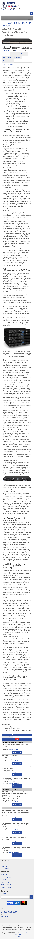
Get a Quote (17, 752)
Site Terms (29, 933)
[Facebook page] (14, 921)
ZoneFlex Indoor (5, 882)
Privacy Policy (18, 934)
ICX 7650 (18, 50)
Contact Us (4, 866)
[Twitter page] (17, 921)
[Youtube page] (19, 921)
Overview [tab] (5, 54)
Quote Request (5, 868)
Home (3, 863)
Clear (17, 739)
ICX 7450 (7, 50)
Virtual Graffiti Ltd (24, 926)
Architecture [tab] (23, 54)
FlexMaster (4, 879)
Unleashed (4, 881)
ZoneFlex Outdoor (6, 884)
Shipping (3, 893)
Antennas (3, 886)
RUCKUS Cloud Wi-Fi (6, 877)
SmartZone (4, 874)
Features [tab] (14, 54)
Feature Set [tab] (17, 57)
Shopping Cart (5, 865)
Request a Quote (14, 749)
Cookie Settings (17, 936)
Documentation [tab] (7, 61)
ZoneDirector (4, 876)
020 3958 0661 (7, 9)
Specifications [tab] (7, 57)
